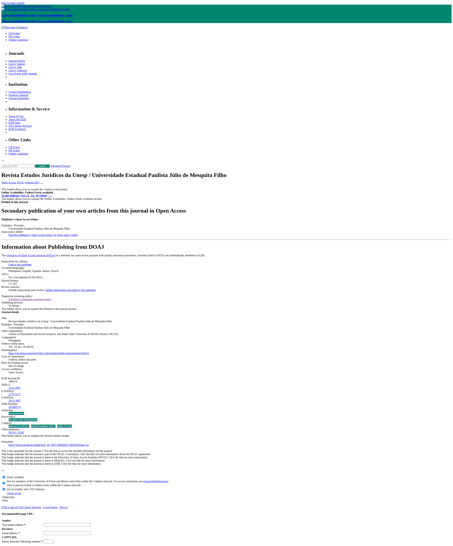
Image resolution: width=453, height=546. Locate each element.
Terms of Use (16, 116)
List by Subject (16, 64)
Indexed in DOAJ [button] (19, 426)
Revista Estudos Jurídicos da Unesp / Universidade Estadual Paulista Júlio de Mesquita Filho (113, 175)
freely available (15, 477)
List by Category (17, 70)
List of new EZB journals (22, 73)
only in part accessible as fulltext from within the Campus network (44, 485)
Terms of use (14, 493)
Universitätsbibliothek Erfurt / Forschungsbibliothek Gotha (37, 15)
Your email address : (14, 524)
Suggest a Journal (18, 95)
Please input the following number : (22, 541)
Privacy (64, 507)
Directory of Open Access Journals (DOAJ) (31, 255)
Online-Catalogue (18, 39)
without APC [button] (32, 182)
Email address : (11, 533)
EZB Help (14, 122)
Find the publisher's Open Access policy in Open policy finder (43, 235)
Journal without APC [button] (43, 426)
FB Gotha (14, 36)
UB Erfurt (14, 33)
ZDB (21, 432)
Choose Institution (18, 98)
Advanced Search (60, 165)
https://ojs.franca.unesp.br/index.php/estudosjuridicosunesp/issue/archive (48, 353)
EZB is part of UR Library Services (21, 507)
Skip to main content (12, 2)
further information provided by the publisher (70, 290)
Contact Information (19, 91)
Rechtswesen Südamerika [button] (23, 419)
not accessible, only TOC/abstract (25, 489)
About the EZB (17, 119)
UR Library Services (20, 125)
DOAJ (12, 432)
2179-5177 (14, 394)
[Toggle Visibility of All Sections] (41, 183)
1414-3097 (14, 387)
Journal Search (16, 60)
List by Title (15, 67)
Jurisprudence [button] (16, 413)
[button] (27, 192)
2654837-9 (14, 407)
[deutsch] (22, 27)
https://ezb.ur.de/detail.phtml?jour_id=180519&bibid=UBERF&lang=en (48, 444)
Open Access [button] (8, 182)
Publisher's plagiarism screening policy (30, 299)
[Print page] (8, 27)
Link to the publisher (20, 264)
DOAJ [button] (20, 182)
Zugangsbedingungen (155, 481)
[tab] (226, 192)
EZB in (17, 129)
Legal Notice (50, 507)
